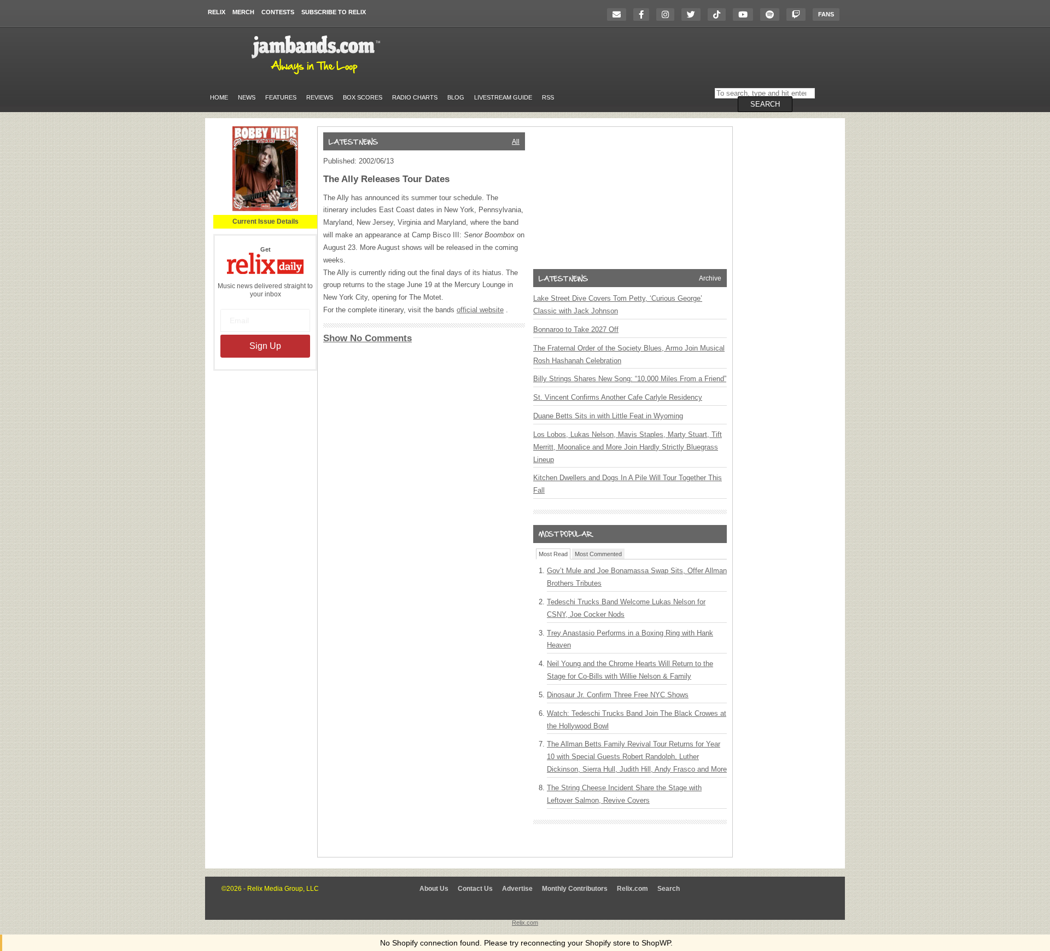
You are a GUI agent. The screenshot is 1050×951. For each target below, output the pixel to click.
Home (219, 97)
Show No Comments (367, 338)
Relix (216, 12)
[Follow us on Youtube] (745, 14)
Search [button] (765, 104)
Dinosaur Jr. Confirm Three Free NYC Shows (618, 695)
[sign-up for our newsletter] (619, 14)
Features (280, 97)
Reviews (319, 97)
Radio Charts (415, 97)
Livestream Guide (503, 97)
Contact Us (475, 888)
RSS (548, 97)
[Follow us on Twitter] (694, 14)
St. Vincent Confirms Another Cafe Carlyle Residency (617, 397)
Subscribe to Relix (333, 12)
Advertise (517, 888)
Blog (455, 97)
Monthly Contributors (575, 888)
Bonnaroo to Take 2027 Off (576, 329)
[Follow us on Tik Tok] (719, 14)
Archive (710, 278)
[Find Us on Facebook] (644, 14)
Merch (243, 12)
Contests (277, 12)
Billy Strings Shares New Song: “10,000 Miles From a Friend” (629, 379)
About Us (433, 888)
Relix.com (632, 888)
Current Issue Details (265, 221)
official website (480, 310)
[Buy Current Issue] (265, 209)
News (246, 97)
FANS (826, 14)
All (516, 141)
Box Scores (362, 97)
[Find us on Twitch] (799, 14)
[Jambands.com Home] (317, 75)
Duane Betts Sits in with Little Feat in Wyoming (608, 416)
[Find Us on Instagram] (668, 14)
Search (668, 888)
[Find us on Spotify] (772, 14)
